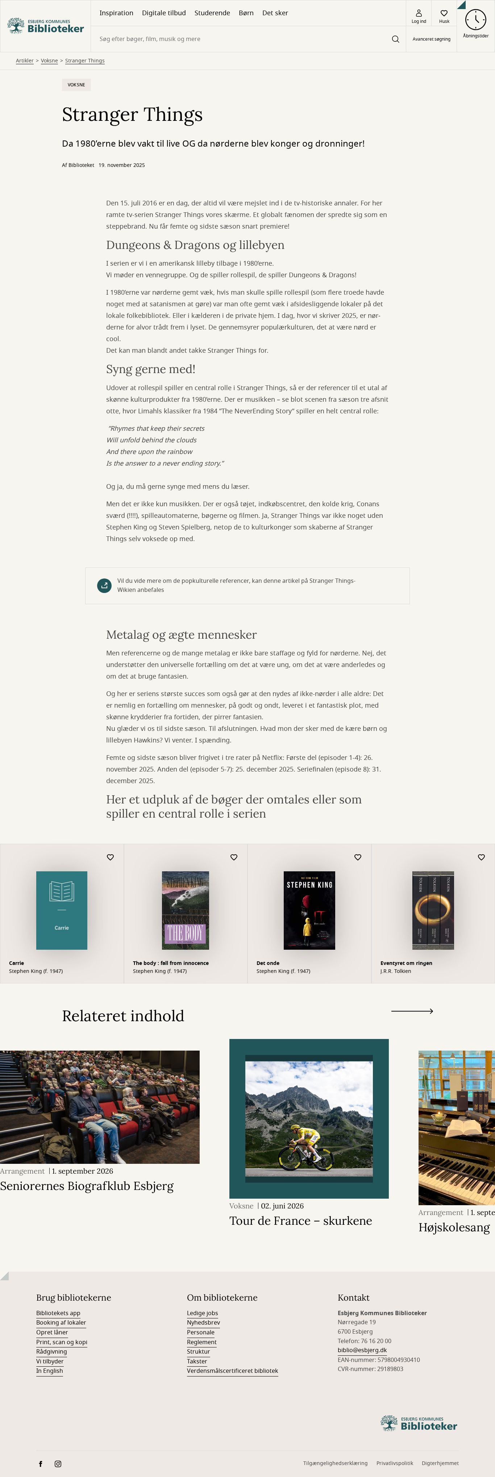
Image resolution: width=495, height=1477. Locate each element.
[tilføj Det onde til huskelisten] (358, 858)
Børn (246, 13)
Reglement (202, 1342)
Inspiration (116, 13)
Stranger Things (85, 61)
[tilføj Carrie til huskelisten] (110, 858)
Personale (201, 1332)
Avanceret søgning (431, 39)
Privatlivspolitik (395, 1463)
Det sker (275, 13)
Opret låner (52, 1332)
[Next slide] (412, 1013)
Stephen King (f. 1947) (36, 971)
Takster (197, 1361)
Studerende (212, 13)
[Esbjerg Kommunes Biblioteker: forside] (45, 26)
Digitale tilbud (164, 13)
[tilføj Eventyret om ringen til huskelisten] (481, 858)
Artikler (25, 61)
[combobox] (248, 39)
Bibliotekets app (58, 1313)
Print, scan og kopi (61, 1342)
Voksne (49, 61)
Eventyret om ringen (406, 963)
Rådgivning (51, 1351)
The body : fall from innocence (171, 963)
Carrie (16, 963)
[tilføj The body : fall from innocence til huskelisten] (234, 858)
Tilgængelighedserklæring (335, 1463)
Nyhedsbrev (203, 1322)
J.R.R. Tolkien (395, 971)
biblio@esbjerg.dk (362, 1350)
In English (49, 1371)
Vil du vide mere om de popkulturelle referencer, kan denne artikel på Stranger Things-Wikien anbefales (236, 586)
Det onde (268, 963)
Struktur (198, 1351)
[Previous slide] (412, 1024)
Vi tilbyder (50, 1361)
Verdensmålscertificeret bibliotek (232, 1371)
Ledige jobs (202, 1313)
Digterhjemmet (440, 1463)
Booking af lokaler (61, 1322)
